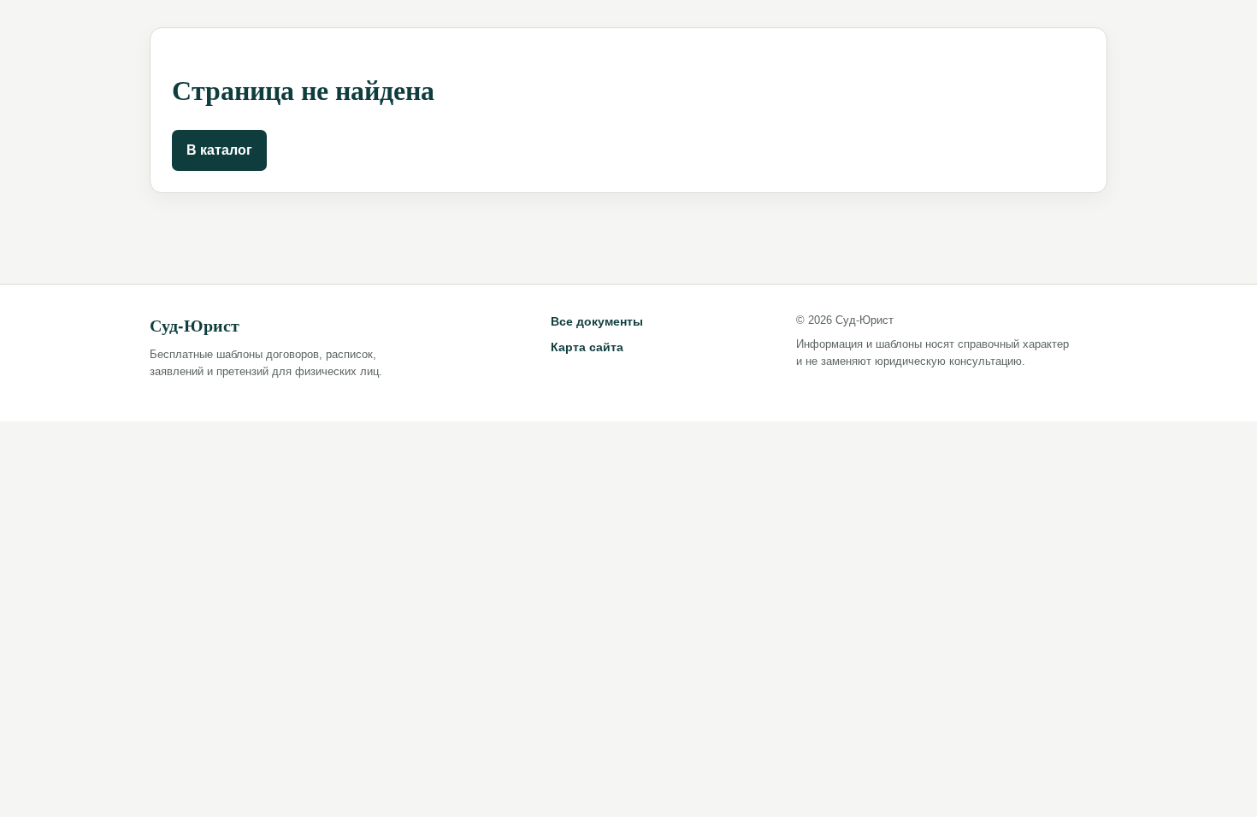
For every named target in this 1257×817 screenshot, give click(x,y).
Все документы (597, 321)
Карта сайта (587, 347)
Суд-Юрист (194, 325)
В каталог (219, 150)
